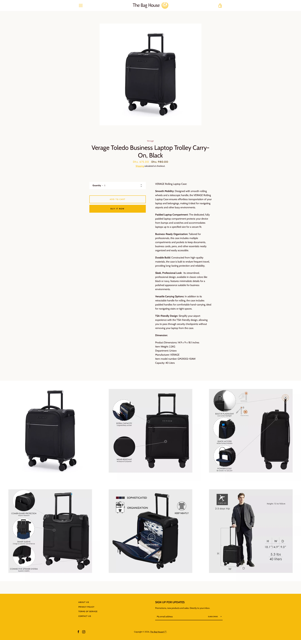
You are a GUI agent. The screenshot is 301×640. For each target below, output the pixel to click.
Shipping (140, 166)
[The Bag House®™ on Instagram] (83, 631)
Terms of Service (88, 611)
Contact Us (84, 616)
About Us (83, 602)
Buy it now (117, 208)
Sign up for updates (170, 602)
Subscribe (213, 617)
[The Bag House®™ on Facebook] (78, 631)
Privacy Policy (86, 607)
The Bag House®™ (158, 632)
